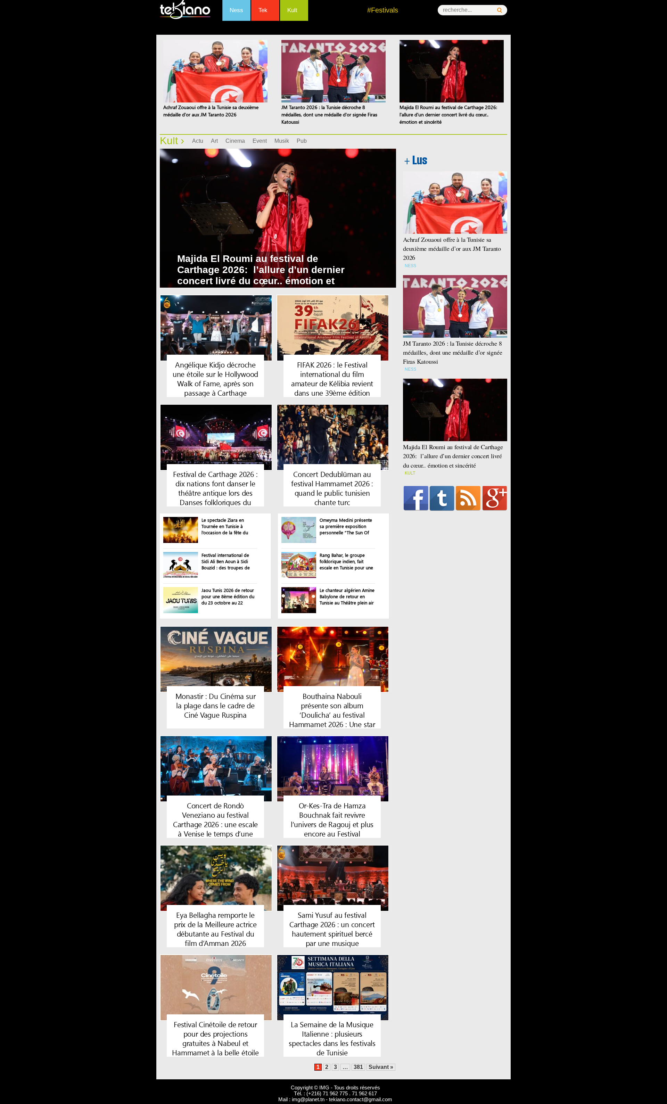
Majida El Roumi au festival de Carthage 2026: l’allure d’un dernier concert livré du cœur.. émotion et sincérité (261, 275)
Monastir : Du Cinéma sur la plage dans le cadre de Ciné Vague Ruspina (215, 705)
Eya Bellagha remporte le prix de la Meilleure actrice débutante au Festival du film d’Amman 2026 (215, 929)
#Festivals (382, 10)
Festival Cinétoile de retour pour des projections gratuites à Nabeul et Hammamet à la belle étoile (215, 1038)
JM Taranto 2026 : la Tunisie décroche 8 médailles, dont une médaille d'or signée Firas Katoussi (329, 114)
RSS (468, 498)
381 (358, 1067)
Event (260, 141)
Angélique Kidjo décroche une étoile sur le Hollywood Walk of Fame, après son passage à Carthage (215, 378)
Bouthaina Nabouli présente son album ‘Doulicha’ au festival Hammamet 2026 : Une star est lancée (332, 714)
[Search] (499, 10)
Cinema (235, 141)
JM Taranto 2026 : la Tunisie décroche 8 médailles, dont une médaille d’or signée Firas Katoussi (452, 352)
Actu (197, 141)
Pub (302, 141)
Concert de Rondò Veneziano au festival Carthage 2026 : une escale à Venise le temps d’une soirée (215, 824)
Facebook (416, 498)
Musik (281, 141)
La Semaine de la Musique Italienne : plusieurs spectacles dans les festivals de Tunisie (332, 1038)
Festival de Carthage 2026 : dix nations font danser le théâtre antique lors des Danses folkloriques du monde (215, 492)
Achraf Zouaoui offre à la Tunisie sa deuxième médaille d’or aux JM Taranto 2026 (452, 248)
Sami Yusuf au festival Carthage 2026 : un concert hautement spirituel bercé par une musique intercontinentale (332, 933)
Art (214, 141)
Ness (236, 10)
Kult (292, 10)
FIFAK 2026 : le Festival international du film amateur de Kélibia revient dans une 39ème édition (332, 378)
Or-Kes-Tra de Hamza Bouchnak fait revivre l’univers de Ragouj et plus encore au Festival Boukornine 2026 (332, 824)
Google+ (495, 498)
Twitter (442, 498)
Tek (262, 10)
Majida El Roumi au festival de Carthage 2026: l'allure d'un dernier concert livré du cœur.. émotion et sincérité (449, 114)
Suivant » (381, 1067)
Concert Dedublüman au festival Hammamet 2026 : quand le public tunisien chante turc (332, 488)
